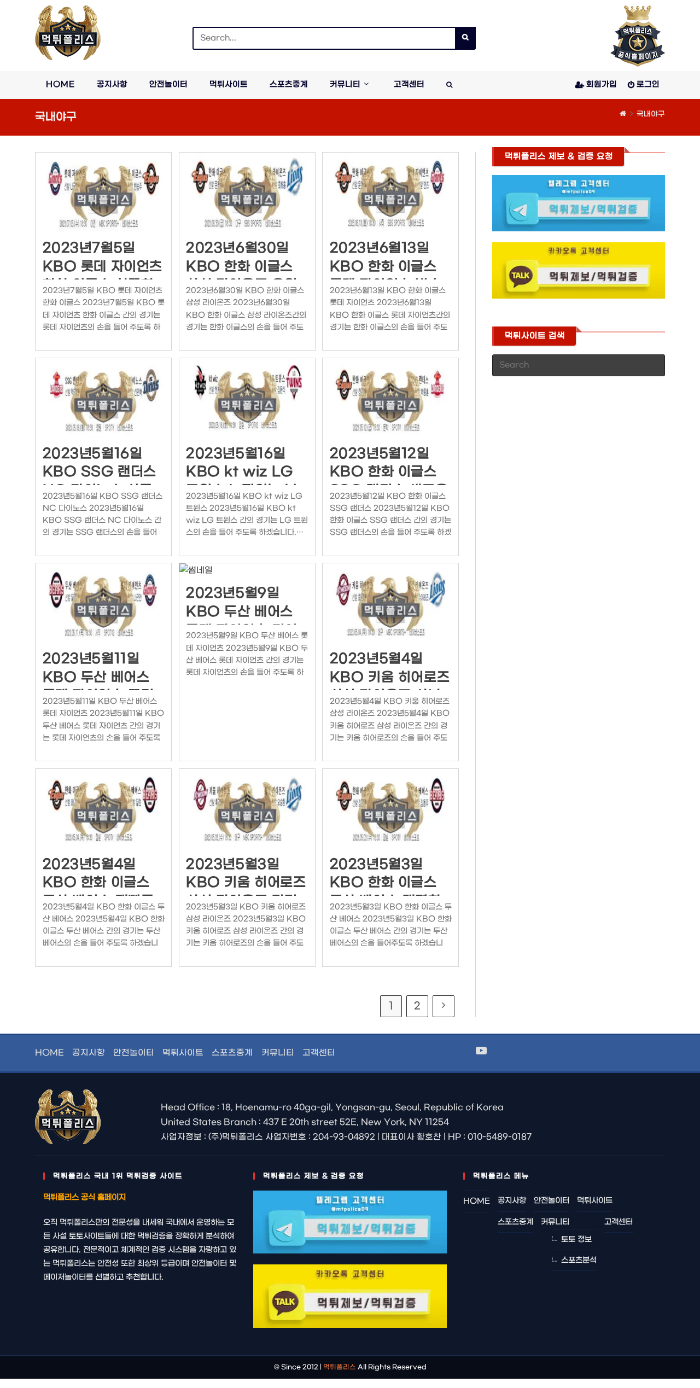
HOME (49, 1053)
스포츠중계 (232, 1053)
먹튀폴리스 (339, 1367)
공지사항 (88, 1053)
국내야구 (651, 114)
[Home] (623, 114)
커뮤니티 (277, 1053)
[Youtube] (481, 1051)
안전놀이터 (133, 1053)
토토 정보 (576, 1239)
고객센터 (318, 1053)
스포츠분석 (579, 1260)
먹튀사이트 (182, 1053)
